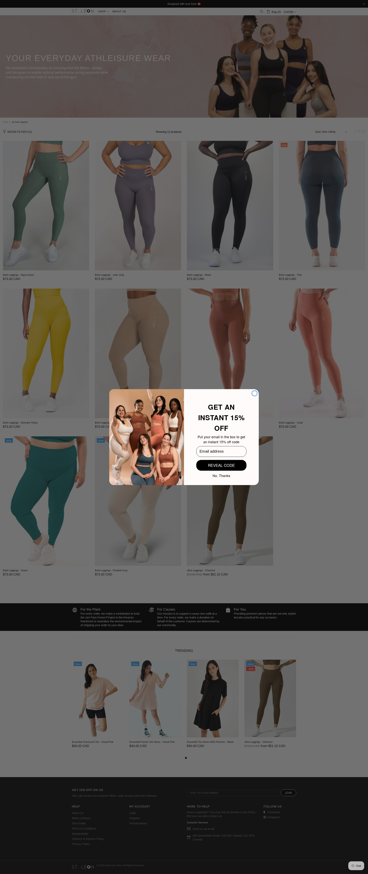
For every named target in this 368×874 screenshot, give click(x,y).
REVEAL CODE (221, 465)
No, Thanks (221, 475)
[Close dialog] (254, 393)
